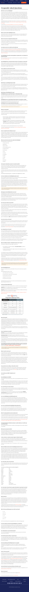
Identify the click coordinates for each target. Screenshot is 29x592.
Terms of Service (4, 581)
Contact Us (24, 579)
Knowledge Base (15, 575)
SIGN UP (24, 2)
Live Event (11, 581)
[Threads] (19, 584)
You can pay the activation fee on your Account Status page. (12, 49)
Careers (25, 581)
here (19, 572)
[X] (9, 584)
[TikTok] (16, 584)
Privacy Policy (4, 579)
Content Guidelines (18, 581)
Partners (15, 369)
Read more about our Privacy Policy (6, 568)
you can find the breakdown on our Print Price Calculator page (14, 24)
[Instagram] (13, 584)
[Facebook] (8, 584)
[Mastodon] (21, 584)
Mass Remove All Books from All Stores (16, 558)
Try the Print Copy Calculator (9, 226)
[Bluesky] (18, 584)
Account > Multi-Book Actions (5, 559)
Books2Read (11, 0)
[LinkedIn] (11, 584)
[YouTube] (14, 584)
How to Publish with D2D (11, 579)
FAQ (18, 579)
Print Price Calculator (18, 504)
